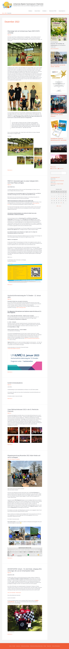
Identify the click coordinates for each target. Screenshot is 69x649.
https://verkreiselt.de (54, 48)
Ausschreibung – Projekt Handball (57, 183)
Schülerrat (13, 459)
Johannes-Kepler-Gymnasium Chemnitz (28, 4)
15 (58, 198)
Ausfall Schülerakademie (15, 383)
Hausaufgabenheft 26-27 (55, 177)
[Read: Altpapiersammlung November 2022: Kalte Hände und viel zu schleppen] (25, 473)
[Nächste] (39, 536)
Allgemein (9, 34)
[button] (17, 533)
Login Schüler (54, 168)
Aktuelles (30, 10)
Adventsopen (18, 592)
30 (61, 202)
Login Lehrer (61, 168)
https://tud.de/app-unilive (21, 307)
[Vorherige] (10, 536)
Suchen (64, 172)
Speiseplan (54, 166)
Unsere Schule (37, 10)
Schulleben (44, 10)
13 (54, 198)
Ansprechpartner (62, 10)
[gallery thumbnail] (11, 543)
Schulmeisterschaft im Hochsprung (57, 180)
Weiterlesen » (10, 170)
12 (51, 198)
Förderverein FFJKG (52, 10)
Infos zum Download (11, 592)
